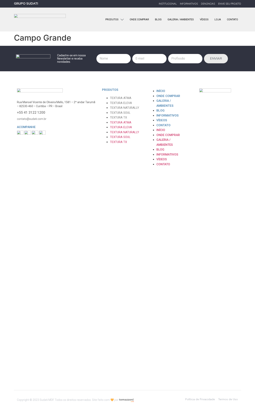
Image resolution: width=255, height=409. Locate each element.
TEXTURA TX (118, 117)
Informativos (167, 115)
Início (160, 91)
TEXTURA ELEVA (121, 103)
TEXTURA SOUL (120, 112)
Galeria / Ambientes (164, 103)
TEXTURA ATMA (120, 98)
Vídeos (161, 120)
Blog (160, 110)
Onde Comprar (168, 96)
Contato (163, 125)
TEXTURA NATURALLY (124, 108)
